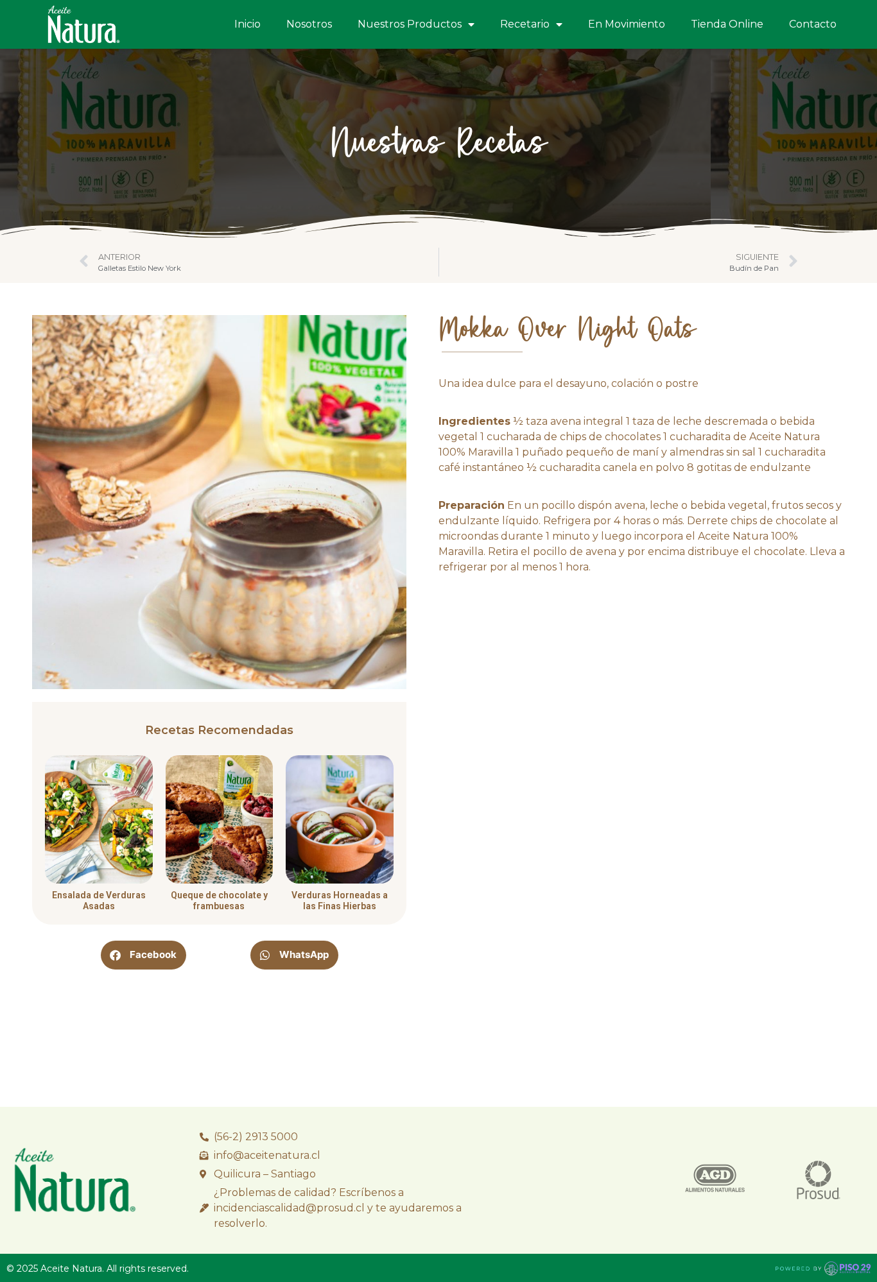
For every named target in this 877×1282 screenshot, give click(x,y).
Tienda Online (727, 24)
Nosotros (309, 24)
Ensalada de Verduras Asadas (99, 900)
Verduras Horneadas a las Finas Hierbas (339, 900)
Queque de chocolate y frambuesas (219, 900)
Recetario (525, 24)
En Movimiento (626, 24)
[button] (143, 955)
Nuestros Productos (410, 24)
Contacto (813, 24)
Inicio (247, 24)
